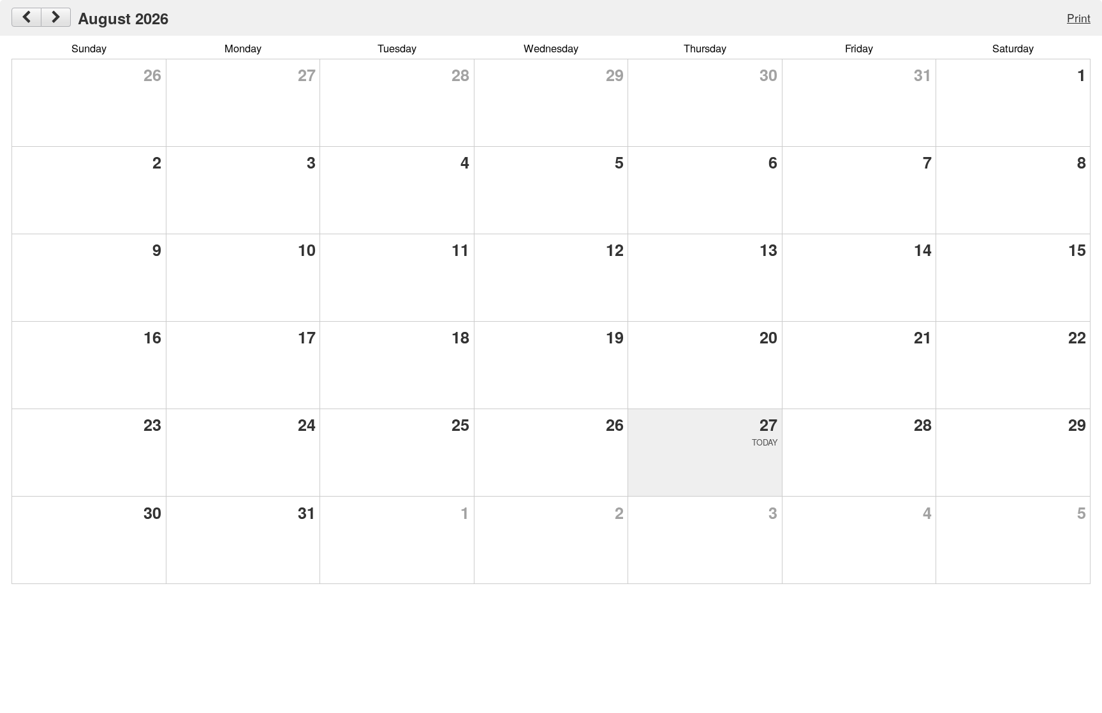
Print (1079, 18)
